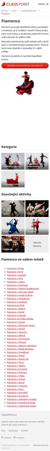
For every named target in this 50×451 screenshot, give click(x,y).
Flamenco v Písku (15, 389)
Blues (6, 213)
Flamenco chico (11, 166)
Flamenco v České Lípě (18, 359)
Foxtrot (7, 231)
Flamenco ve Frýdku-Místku (20, 318)
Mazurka (7, 249)
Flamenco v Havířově (17, 302)
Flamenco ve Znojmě (17, 369)
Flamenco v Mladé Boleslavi (20, 349)
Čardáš (31, 213)
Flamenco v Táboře (16, 365)
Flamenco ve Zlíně (15, 305)
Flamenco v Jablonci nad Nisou (21, 345)
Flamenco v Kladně (16, 308)
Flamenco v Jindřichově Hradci (21, 406)
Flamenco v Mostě (15, 312)
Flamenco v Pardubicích (18, 298)
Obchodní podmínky (41, 445)
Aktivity (4, 10)
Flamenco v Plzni (15, 278)
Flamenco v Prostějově (18, 352)
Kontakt (24, 430)
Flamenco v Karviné (16, 315)
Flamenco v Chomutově (18, 338)
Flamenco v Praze (15, 268)
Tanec (14, 10)
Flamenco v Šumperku (17, 396)
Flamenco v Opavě (16, 322)
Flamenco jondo (11, 184)
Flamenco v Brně (15, 271)
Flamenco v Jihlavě (16, 328)
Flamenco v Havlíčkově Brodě (21, 402)
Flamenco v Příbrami (17, 372)
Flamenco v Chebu (16, 375)
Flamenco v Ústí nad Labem (20, 291)
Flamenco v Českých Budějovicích (23, 288)
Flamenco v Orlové (16, 379)
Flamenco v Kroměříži (17, 392)
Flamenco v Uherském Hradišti (21, 399)
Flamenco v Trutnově (17, 385)
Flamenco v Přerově (16, 342)
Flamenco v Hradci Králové (19, 295)
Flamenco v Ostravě (16, 275)
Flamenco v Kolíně (15, 382)
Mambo (31, 231)
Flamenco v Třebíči (16, 355)
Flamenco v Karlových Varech (21, 325)
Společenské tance (29, 10)
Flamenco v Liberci (16, 281)
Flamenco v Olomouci (17, 285)
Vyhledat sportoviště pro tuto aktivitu (25, 65)
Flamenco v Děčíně (16, 335)
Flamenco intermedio (33, 165)
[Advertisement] (25, 121)
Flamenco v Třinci (15, 362)
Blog (3, 430)
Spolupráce (13, 430)
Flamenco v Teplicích (17, 332)
